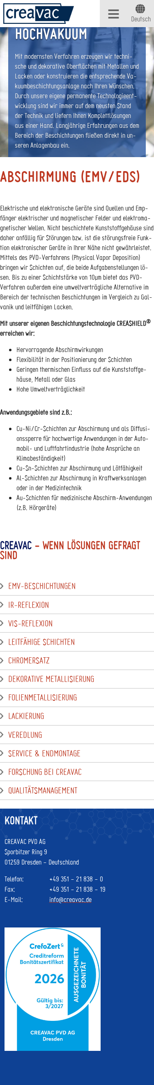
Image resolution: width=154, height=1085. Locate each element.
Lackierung (26, 716)
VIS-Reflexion (30, 623)
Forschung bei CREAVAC (45, 772)
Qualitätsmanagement (42, 790)
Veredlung (25, 735)
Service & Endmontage (44, 753)
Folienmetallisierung (42, 697)
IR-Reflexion (28, 605)
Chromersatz (29, 660)
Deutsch (141, 18)
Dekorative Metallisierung (51, 679)
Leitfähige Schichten (41, 642)
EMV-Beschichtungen (42, 586)
